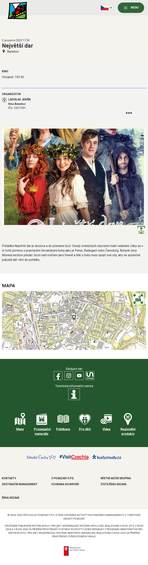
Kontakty (9, 478)
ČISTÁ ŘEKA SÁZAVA (113, 484)
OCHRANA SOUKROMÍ (65, 484)
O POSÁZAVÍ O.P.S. (62, 478)
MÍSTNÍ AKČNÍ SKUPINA (116, 478)
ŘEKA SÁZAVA (10, 497)
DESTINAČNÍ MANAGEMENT (20, 484)
